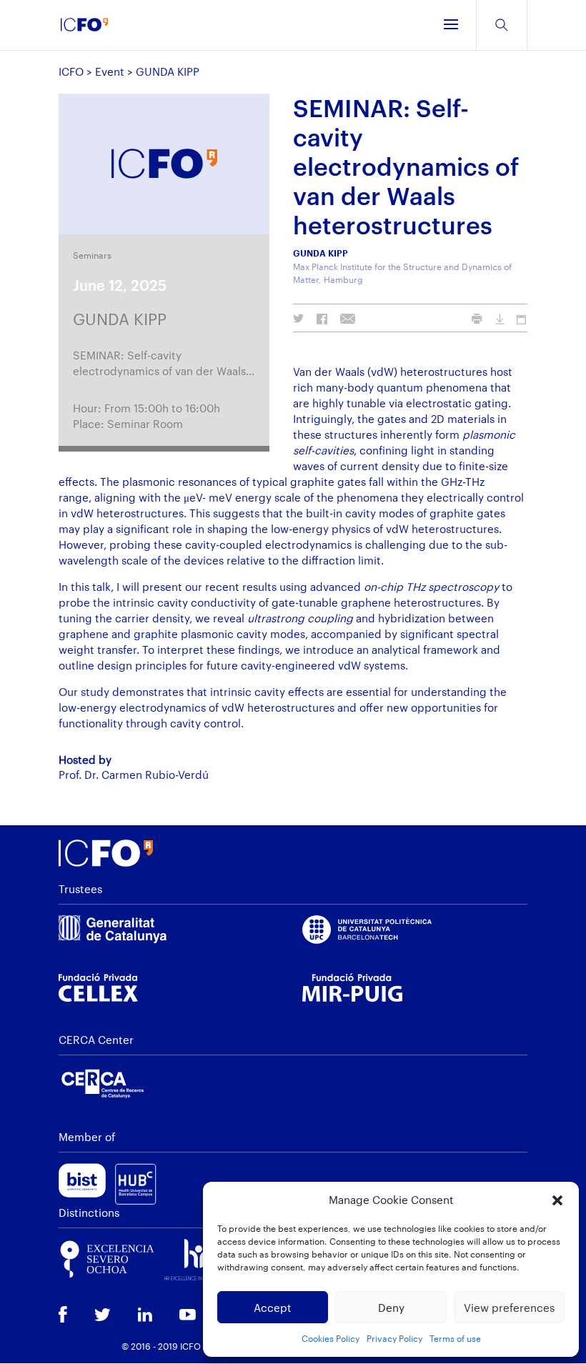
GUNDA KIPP (120, 318)
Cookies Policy (330, 1338)
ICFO (71, 71)
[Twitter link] (102, 1316)
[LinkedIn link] (145, 1316)
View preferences (509, 1307)
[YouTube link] (187, 1316)
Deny (391, 1307)
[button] (557, 1200)
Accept (273, 1307)
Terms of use (455, 1338)
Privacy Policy (394, 1338)
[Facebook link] (63, 1315)
